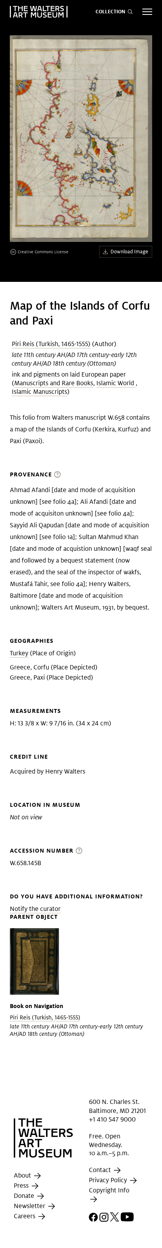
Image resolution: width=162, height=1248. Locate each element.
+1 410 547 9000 (112, 1119)
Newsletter (30, 1206)
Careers (25, 1216)
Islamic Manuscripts (39, 392)
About (23, 1176)
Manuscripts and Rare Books (53, 383)
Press (22, 1186)
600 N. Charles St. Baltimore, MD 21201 (117, 1106)
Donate (25, 1196)
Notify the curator (35, 909)
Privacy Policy (109, 1180)
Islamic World (116, 383)
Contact (100, 1170)
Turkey (19, 653)
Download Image (129, 251)
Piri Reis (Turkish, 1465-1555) (51, 344)
